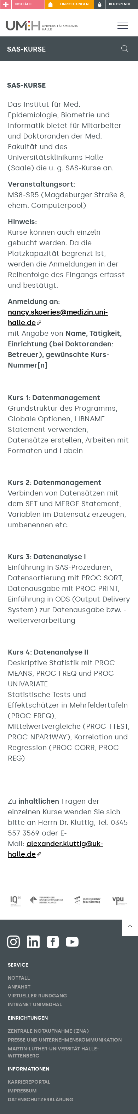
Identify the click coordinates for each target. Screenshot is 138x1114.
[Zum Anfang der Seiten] (130, 927)
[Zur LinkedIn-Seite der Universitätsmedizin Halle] (33, 942)
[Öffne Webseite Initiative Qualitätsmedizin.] (15, 901)
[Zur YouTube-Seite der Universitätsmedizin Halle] (72, 942)
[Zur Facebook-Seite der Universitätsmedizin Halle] (52, 942)
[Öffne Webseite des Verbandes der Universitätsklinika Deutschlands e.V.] (46, 900)
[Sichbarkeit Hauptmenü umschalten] (122, 25)
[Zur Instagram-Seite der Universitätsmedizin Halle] (13, 942)
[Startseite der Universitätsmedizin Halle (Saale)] (42, 25)
